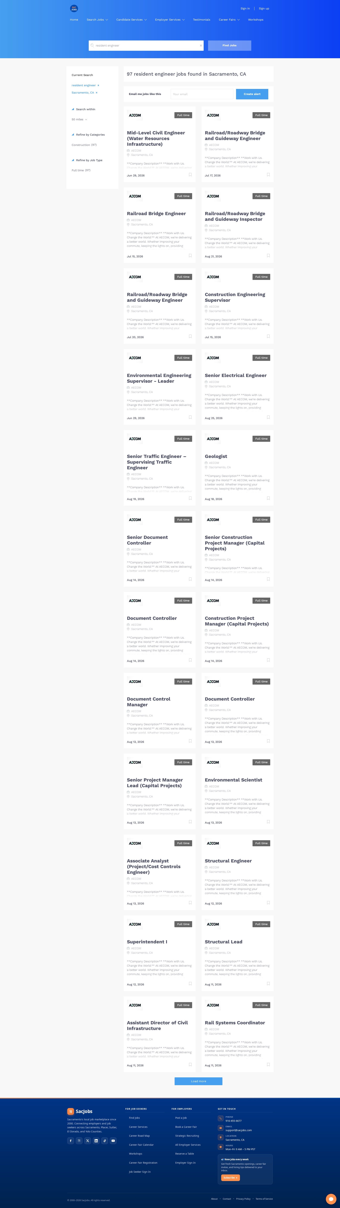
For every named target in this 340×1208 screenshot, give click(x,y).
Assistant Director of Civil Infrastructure (157, 1025)
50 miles (78, 119)
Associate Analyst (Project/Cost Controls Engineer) (153, 866)
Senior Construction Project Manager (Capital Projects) (235, 542)
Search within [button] (85, 109)
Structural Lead (223, 942)
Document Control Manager (148, 701)
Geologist (216, 456)
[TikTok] (104, 1140)
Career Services (138, 1126)
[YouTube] (113, 1140)
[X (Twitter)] (87, 1140)
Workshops (135, 1153)
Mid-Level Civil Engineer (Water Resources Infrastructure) (156, 138)
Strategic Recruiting (187, 1135)
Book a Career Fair (186, 1126)
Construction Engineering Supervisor (235, 297)
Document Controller (152, 618)
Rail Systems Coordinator (235, 1023)
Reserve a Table (184, 1153)
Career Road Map (139, 1135)
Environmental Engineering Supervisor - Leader (159, 378)
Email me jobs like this (145, 94)
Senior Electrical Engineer (236, 375)
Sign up (264, 8)
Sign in (245, 8)
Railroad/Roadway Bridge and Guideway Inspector (235, 216)
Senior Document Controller (147, 540)
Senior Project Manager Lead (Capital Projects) (155, 782)
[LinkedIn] (96, 1140)
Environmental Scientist (233, 780)
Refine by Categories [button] (90, 134)
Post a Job (181, 1117)
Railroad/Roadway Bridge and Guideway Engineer (235, 135)
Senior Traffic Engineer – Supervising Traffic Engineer (156, 462)
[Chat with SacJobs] (331, 1199)
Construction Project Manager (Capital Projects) (237, 621)
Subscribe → (230, 1177)
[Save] (186, 175)
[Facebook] (70, 1140)
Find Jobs (230, 45)
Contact (227, 1198)
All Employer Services (188, 1144)
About (214, 1198)
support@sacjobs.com (239, 1130)
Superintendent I (147, 942)
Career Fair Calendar (141, 1144)
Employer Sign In (185, 1162)
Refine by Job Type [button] (88, 160)
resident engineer (84, 85)
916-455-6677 (234, 1120)
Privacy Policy (243, 1198)
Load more (198, 1081)
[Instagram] (79, 1140)
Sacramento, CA (83, 92)
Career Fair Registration (143, 1162)
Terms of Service (264, 1198)
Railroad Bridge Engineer (156, 213)
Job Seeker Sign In (140, 1171)
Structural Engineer (228, 861)
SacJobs (80, 1111)
